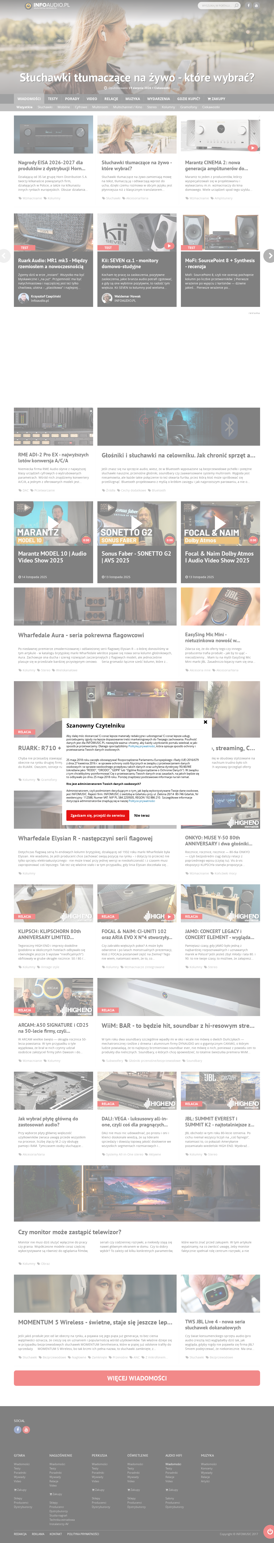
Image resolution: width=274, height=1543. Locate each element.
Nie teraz (142, 815)
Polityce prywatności (142, 801)
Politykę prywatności (141, 746)
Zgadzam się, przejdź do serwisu (98, 815)
